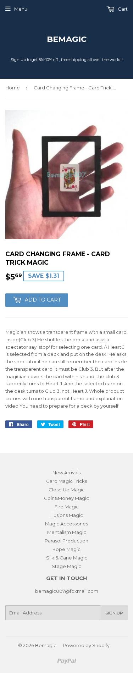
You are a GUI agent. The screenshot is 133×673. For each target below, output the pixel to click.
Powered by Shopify (86, 645)
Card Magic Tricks (66, 481)
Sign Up (114, 613)
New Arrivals (66, 472)
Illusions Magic (66, 515)
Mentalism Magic (66, 532)
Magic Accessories (66, 523)
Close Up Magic (67, 489)
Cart (122, 9)
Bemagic (67, 39)
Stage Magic (66, 566)
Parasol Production (66, 541)
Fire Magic (67, 506)
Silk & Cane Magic (66, 558)
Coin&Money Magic (66, 498)
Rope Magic (66, 549)
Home (12, 87)
